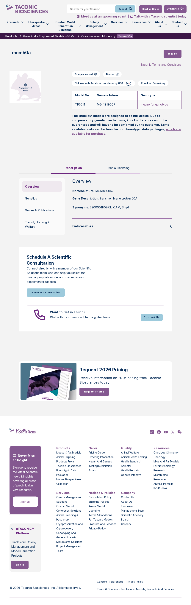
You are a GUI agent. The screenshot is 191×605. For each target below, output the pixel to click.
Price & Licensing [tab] (118, 168)
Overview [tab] (32, 186)
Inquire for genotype (154, 104)
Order (93, 448)
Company (128, 493)
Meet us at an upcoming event (103, 16)
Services (117, 22)
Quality (126, 448)
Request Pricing (94, 391)
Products (13, 22)
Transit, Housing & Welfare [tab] (37, 224)
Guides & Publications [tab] (39, 210)
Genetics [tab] (31, 198)
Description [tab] (73, 168)
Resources (139, 22)
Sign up (25, 502)
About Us (159, 24)
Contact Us (177, 24)
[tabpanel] (95, 206)
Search (123, 9)
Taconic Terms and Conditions (160, 64)
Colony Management (94, 24)
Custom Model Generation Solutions (65, 25)
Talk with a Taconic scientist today (160, 16)
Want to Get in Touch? (67, 312)
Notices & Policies (102, 493)
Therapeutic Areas (36, 24)
